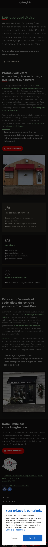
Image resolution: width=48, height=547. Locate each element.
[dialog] (24, 525)
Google (9, 530)
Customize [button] (14, 538)
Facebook (19, 530)
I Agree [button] (33, 538)
